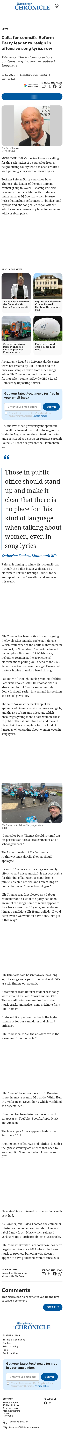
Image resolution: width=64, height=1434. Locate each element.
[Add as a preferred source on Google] (31, 85)
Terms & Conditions (14, 1339)
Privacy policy (10, 1346)
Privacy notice (40, 416)
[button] (7, 6)
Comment (52, 1307)
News (5, 29)
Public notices (10, 1353)
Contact (7, 1343)
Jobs (5, 1350)
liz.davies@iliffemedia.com (24, 1427)
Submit (51, 407)
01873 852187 (20, 1421)
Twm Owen (10, 75)
